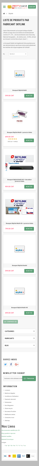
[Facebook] (11, 364)
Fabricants (9, 338)
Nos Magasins (9, 405)
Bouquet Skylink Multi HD (19, 307)
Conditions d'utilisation (12, 396)
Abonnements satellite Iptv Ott (11, 430)
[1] (9, 139)
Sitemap (7, 420)
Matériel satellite (6, 436)
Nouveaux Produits (10, 411)
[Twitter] (5, 364)
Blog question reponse (8, 433)
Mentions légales (10, 393)
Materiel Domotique (7, 439)
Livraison (7, 390)
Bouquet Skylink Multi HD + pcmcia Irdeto (19, 223)
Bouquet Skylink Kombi (19, 265)
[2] (11, 139)
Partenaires (8, 402)
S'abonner (30, 378)
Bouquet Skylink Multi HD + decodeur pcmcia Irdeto (19, 180)
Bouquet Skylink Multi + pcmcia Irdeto (19, 132)
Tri (4, 54)
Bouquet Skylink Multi (19, 90)
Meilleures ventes (10, 414)
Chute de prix (8, 408)
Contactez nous (9, 417)
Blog (7, 345)
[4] (14, 139)
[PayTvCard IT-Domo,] (17, 7)
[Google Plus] (16, 364)
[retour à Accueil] (4, 13)
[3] (12, 139)
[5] (16, 139)
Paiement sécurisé (10, 399)
